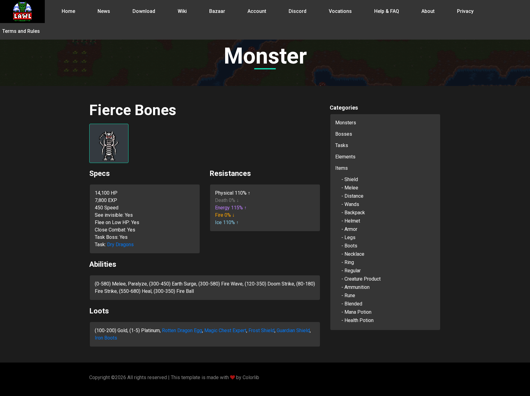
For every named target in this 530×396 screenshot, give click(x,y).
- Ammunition (355, 287)
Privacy (465, 11)
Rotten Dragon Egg (182, 330)
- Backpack (353, 212)
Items (341, 168)
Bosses (343, 134)
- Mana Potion (356, 312)
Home (68, 11)
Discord (297, 11)
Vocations (340, 11)
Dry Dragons (120, 244)
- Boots (349, 246)
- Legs (348, 237)
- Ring (347, 262)
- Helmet (350, 221)
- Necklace (352, 254)
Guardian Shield (293, 330)
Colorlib (251, 377)
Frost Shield (261, 330)
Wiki (182, 11)
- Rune (348, 295)
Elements (345, 157)
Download (143, 11)
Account (257, 11)
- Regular (351, 271)
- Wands (350, 204)
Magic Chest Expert (225, 330)
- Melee (349, 188)
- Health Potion (357, 320)
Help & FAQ (386, 11)
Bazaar (217, 11)
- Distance (352, 196)
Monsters (345, 123)
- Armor (349, 229)
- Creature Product (361, 279)
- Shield (349, 179)
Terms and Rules (21, 31)
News (104, 11)
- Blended (351, 304)
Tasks (341, 145)
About (428, 11)
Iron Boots (106, 338)
